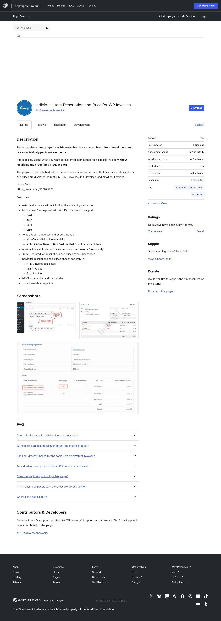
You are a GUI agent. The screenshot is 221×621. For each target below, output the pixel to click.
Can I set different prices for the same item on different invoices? (56, 456)
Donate (137, 577)
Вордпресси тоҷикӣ (54, 600)
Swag (136, 582)
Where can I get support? (32, 496)
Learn (95, 567)
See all (200, 231)
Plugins (56, 577)
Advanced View (157, 203)
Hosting (17, 577)
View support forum (159, 258)
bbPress (177, 577)
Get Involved (139, 567)
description (180, 187)
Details (24, 124)
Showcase (58, 567)
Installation (59, 124)
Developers (98, 577)
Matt (175, 572)
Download (196, 107)
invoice (191, 187)
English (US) (197, 180)
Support (199, 124)
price (200, 187)
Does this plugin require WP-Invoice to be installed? (47, 435)
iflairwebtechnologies (52, 110)
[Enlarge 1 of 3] (72, 306)
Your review (155, 231)
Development (82, 124)
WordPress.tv (100, 582)
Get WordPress (206, 5)
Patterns (57, 582)
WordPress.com (181, 567)
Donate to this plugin (160, 291)
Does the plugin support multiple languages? (42, 476)
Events (135, 572)
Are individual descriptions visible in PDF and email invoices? (52, 466)
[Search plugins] (47, 27)
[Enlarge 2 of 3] (134, 306)
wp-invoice (197, 194)
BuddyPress (179, 582)
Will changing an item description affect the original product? (53, 445)
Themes (57, 572)
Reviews (41, 124)
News (16, 572)
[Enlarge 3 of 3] (134, 346)
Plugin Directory (21, 16)
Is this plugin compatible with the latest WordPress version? (52, 486)
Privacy (17, 582)
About (16, 567)
